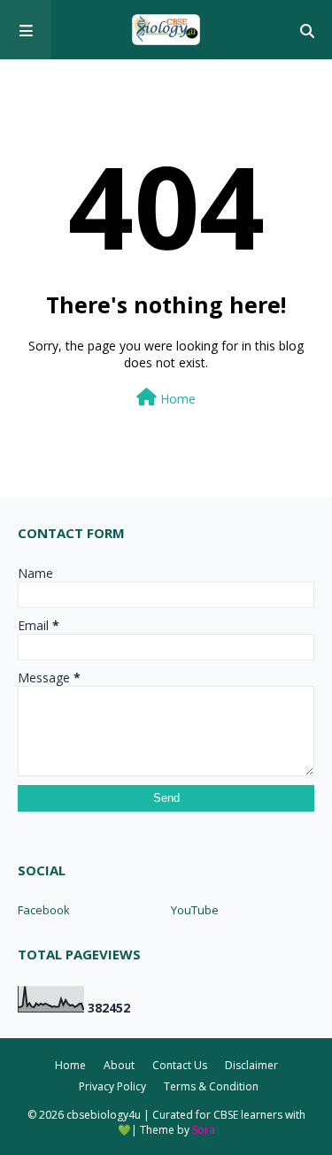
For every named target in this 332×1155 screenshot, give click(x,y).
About (119, 1065)
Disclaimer (251, 1065)
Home (176, 398)
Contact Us (179, 1065)
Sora (203, 1129)
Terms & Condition (211, 1086)
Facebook (44, 910)
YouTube (195, 910)
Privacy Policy (112, 1086)
